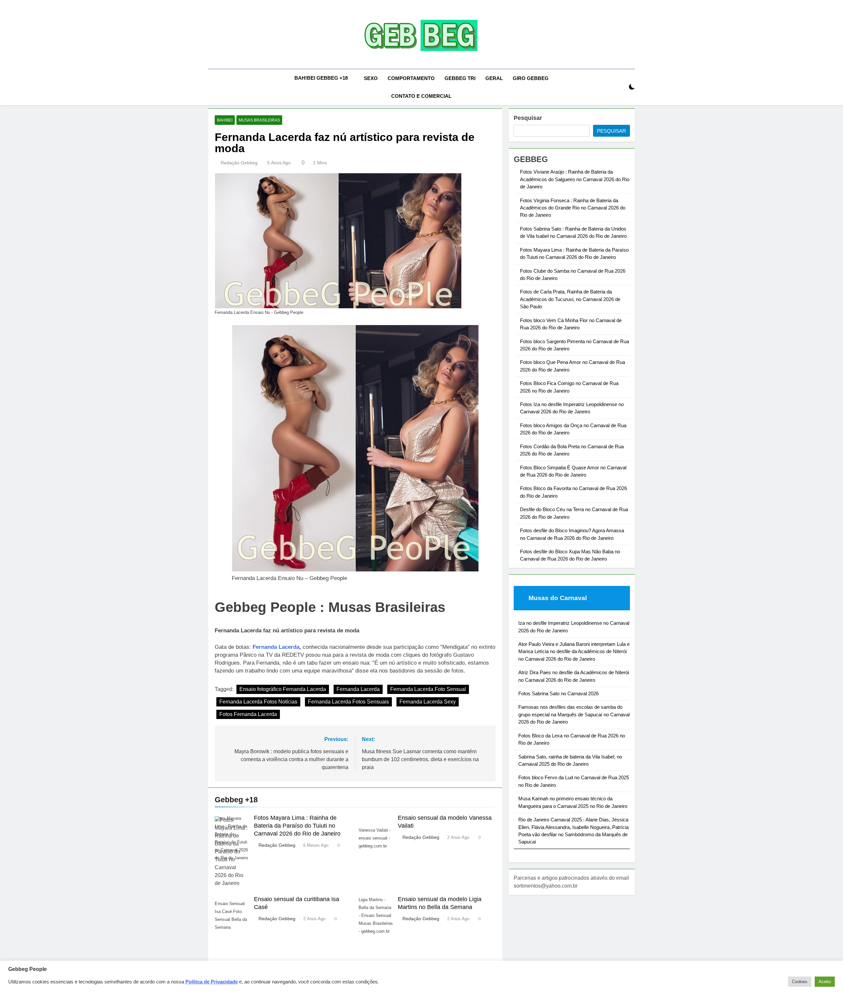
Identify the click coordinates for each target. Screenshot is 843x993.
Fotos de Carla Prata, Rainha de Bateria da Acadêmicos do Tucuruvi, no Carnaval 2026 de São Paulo (570, 299)
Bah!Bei (224, 120)
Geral (494, 78)
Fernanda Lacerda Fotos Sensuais (348, 701)
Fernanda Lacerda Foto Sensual (428, 689)
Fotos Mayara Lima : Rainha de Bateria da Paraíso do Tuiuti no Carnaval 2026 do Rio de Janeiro (297, 825)
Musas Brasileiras (259, 120)
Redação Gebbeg (239, 162)
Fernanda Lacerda (276, 647)
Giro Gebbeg (531, 78)
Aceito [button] (825, 981)
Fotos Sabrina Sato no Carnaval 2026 (558, 693)
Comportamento (411, 78)
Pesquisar (528, 118)
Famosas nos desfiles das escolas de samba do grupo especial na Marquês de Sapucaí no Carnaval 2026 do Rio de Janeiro (574, 714)
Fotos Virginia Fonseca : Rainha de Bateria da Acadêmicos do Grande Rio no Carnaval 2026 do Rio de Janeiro (572, 208)
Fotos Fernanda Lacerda (248, 714)
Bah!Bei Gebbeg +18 (321, 78)
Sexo (371, 78)
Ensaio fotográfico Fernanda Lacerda (282, 689)
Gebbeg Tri (460, 78)
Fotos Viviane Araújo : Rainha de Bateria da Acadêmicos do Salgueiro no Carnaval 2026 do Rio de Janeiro (574, 179)
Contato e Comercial (421, 96)
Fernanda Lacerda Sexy (427, 701)
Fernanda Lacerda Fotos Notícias (258, 701)
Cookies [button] (799, 981)
